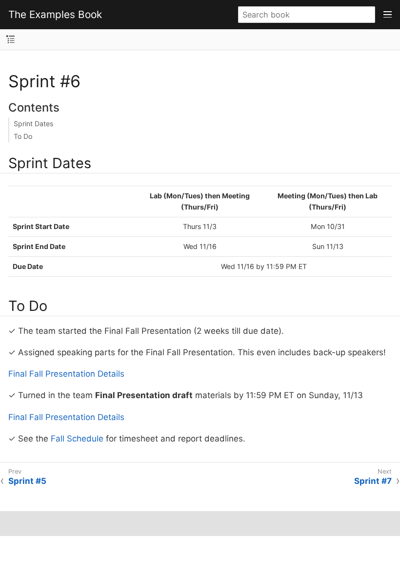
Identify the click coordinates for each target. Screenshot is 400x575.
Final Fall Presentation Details (66, 374)
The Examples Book (55, 14)
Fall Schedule (77, 438)
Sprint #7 (373, 481)
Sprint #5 (27, 481)
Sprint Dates (33, 123)
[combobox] (306, 14)
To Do (23, 136)
